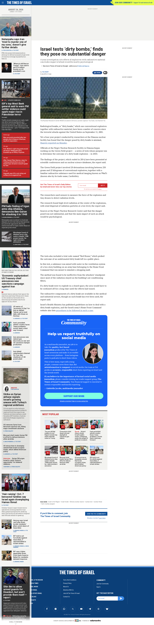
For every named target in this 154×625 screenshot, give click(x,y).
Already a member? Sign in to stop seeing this (74, 401)
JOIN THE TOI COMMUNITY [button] (96, 514)
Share (98, 72)
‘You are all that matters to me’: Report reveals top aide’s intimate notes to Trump (51, 435)
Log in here (102, 518)
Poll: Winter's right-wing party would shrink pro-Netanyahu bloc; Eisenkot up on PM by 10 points (15, 150)
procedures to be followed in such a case (74, 310)
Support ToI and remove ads (142, 2)
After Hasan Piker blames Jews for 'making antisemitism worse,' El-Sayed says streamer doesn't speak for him (15, 162)
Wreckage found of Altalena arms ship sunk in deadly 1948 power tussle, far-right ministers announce (51, 462)
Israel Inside (65, 502)
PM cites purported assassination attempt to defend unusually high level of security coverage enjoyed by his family (15, 56)
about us (66, 586)
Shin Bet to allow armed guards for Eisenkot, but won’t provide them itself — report (15, 592)
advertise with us (68, 590)
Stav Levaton (7, 50)
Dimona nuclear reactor (77, 502)
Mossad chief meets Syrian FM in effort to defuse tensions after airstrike (66, 461)
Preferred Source (83, 66)
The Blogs (32, 596)
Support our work (73, 396)
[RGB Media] (78, 620)
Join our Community (123, 2)
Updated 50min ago (14, 100)
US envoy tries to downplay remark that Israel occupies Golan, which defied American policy (81, 462)
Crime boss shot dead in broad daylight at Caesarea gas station (65, 435)
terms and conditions (69, 580)
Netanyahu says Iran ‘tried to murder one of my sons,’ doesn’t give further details (14, 43)
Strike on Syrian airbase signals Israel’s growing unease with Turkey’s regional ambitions (15, 399)
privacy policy (67, 583)
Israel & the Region (54, 502)
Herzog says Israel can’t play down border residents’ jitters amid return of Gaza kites (21, 524)
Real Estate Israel (35, 593)
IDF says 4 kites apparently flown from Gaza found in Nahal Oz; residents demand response (20, 555)
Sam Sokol (18, 244)
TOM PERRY (6, 466)
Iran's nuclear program (48, 504)
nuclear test (88, 502)
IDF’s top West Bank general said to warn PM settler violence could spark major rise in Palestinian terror (15, 109)
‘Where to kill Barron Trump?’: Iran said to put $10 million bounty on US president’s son (21, 67)
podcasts (32, 600)
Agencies (5, 289)
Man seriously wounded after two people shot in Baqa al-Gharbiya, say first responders (14, 139)
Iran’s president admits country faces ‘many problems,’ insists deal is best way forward (96, 436)
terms (100, 189)
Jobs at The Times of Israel (71, 593)
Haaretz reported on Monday (53, 143)
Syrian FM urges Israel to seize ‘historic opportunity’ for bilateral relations (14, 461)
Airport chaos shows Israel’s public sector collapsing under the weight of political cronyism (81, 436)
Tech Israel (33, 590)
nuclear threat (98, 502)
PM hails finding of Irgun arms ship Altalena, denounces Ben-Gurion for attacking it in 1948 (15, 210)
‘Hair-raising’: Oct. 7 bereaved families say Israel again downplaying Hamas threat (15, 498)
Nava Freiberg (9, 441)
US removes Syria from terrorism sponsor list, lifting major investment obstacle (14, 426)
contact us (66, 596)
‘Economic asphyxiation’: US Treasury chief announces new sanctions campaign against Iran (15, 281)
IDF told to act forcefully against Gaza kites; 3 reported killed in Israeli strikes (96, 461)
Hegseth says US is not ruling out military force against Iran (14, 174)
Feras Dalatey (9, 431)
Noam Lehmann (7, 217)
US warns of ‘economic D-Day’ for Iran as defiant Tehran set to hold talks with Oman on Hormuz (21, 311)
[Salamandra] (95, 620)
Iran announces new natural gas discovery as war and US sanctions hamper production (21, 341)
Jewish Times (33, 583)
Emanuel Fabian (19, 530)
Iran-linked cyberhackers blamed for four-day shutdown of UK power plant (21, 355)
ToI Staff (45, 72)
